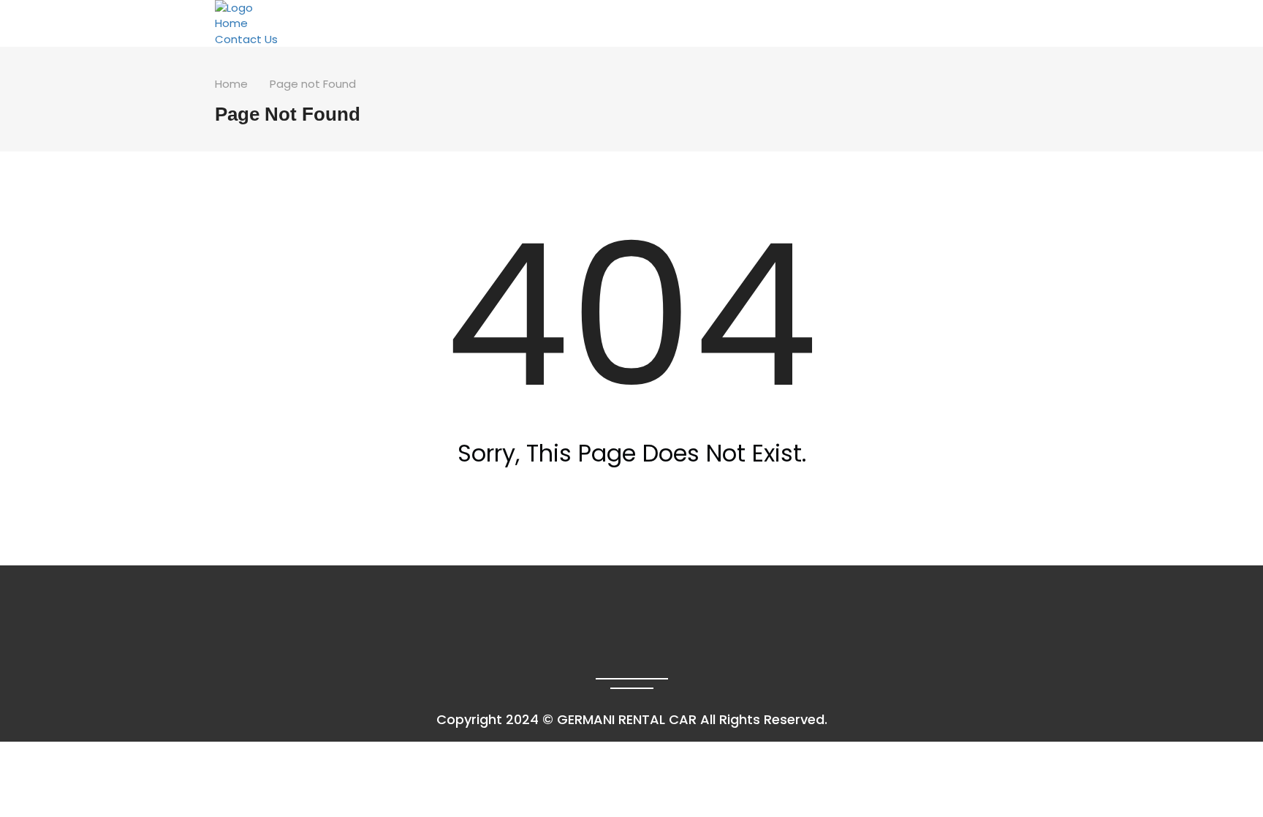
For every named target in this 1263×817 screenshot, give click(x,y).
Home (231, 23)
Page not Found (313, 83)
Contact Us (246, 39)
